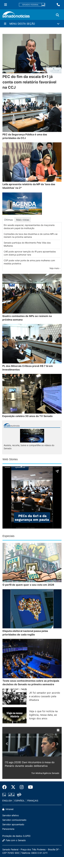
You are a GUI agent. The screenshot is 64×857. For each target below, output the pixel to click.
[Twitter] (13, 787)
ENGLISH (7, 800)
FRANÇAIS (32, 800)
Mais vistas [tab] (22, 219)
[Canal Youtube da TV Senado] (29, 787)
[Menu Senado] (6, 4)
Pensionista (8, 829)
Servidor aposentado (13, 824)
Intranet (9, 809)
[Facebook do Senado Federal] (5, 787)
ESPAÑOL (19, 800)
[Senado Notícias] (16, 15)
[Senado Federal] (32, 5)
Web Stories (10, 459)
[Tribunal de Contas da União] (19, 794)
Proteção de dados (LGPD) (16, 836)
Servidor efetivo (10, 815)
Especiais (8, 536)
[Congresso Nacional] (11, 794)
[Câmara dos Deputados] (4, 794)
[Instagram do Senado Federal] (22, 787)
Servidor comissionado (14, 820)
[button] (58, 730)
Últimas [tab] (8, 219)
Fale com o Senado (15, 840)
